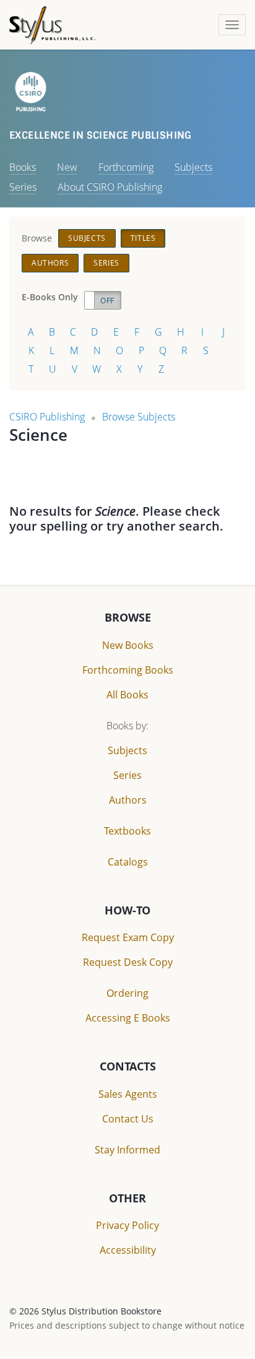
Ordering (127, 993)
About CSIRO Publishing (110, 187)
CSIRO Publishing (47, 416)
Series (23, 187)
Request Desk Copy (128, 962)
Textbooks (127, 831)
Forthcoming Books (127, 670)
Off (107, 300)
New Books (127, 645)
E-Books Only (50, 297)
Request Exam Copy (128, 937)
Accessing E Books (127, 1018)
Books (22, 167)
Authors (50, 263)
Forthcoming (125, 167)
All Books (127, 694)
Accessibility (128, 1250)
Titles (143, 238)
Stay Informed (127, 1150)
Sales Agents (127, 1094)
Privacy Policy (127, 1225)
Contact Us (127, 1119)
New (67, 167)
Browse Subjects (138, 416)
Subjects (193, 167)
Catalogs (128, 862)
